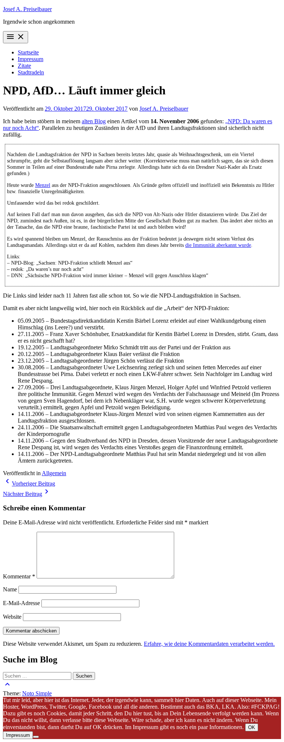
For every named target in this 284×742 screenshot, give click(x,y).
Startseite (28, 52)
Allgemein (54, 473)
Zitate (24, 66)
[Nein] (36, 737)
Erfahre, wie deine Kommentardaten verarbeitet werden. (209, 644)
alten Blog (94, 121)
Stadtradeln (31, 72)
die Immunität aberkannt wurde (218, 245)
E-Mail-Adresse (21, 603)
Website (12, 617)
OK (251, 727)
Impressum (30, 59)
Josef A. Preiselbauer (27, 9)
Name (10, 589)
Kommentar (19, 576)
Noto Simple (37, 693)
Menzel (42, 185)
